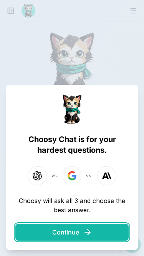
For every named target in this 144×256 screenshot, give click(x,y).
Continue (65, 232)
